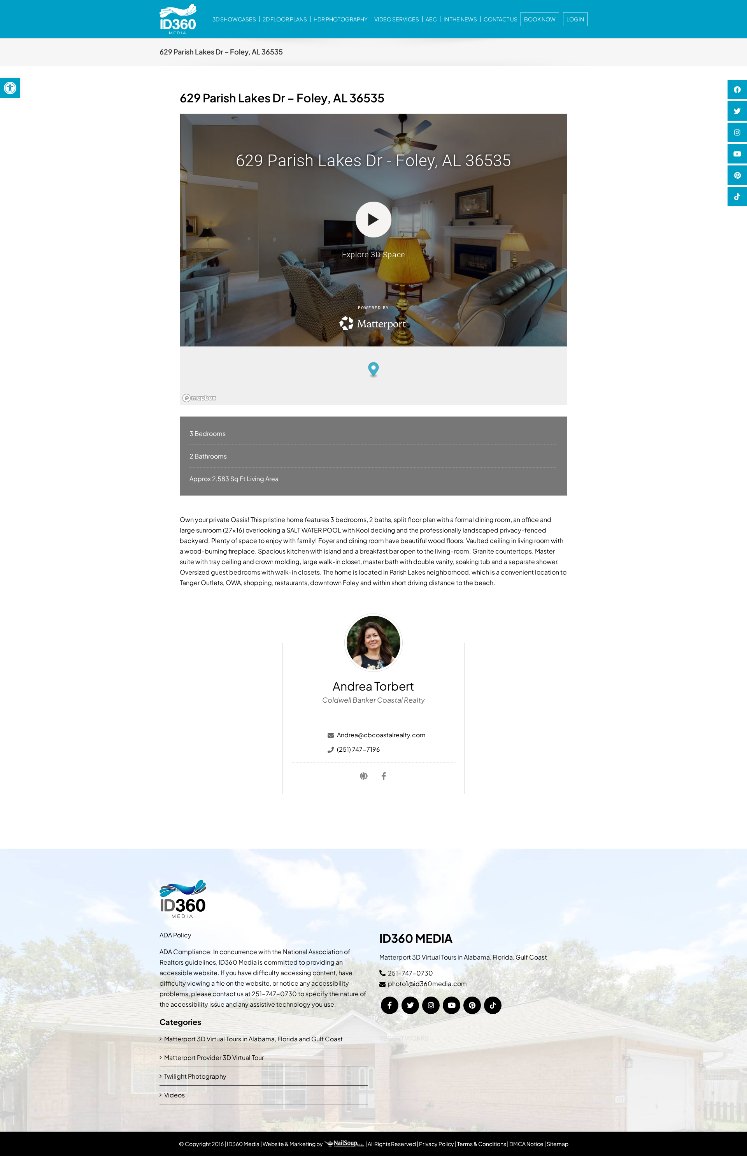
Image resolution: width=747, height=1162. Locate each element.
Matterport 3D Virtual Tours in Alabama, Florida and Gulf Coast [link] (253, 1039)
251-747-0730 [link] (274, 994)
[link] (10, 88)
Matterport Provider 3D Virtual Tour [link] (214, 1057)
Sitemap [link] (557, 1143)
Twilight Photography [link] (195, 1076)
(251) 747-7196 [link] (358, 749)
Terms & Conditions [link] (481, 1143)
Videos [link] (174, 1095)
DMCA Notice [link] (526, 1143)
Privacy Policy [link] (436, 1143)
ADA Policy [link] (175, 935)
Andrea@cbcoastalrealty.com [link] (381, 735)
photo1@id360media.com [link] (427, 983)
